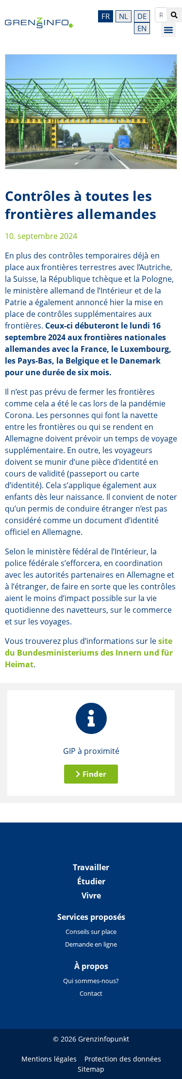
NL (123, 16)
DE (142, 16)
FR (105, 16)
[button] (168, 29)
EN (142, 28)
